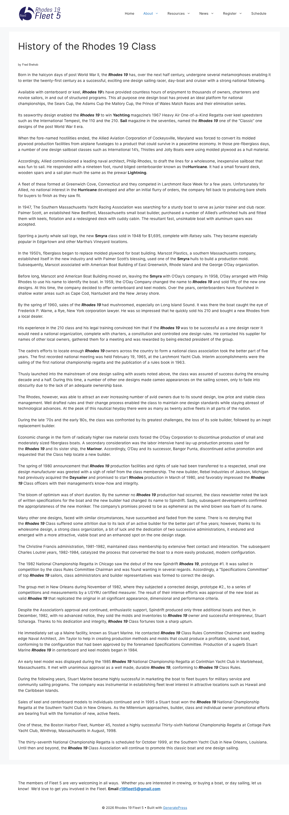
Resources (176, 13)
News (203, 13)
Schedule (258, 13)
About (148, 13)
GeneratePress (175, 808)
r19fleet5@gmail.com (140, 789)
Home (129, 13)
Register (230, 13)
